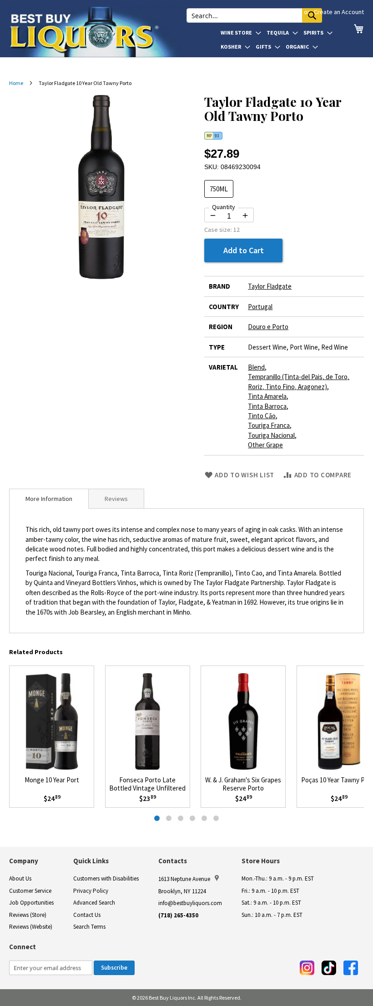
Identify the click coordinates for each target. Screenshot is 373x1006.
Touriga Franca (269, 425)
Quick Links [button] (91, 860)
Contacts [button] (172, 860)
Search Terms (89, 927)
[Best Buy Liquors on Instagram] (307, 968)
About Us (20, 878)
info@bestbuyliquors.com (190, 903)
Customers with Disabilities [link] (106, 878)
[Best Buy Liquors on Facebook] (350, 968)
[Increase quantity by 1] (245, 215)
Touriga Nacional (271, 435)
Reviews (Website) (30, 927)
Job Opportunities (31, 902)
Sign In (291, 12)
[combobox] (254, 15)
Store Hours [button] (261, 860)
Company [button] (23, 860)
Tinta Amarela (267, 396)
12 (236, 229)
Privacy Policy (90, 891)
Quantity (223, 207)
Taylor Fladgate (270, 286)
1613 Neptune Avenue (184, 879)
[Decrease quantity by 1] (213, 215)
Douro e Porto (268, 326)
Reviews (116, 499)
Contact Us (87, 915)
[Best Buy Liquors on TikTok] (329, 968)
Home (16, 83)
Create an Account (339, 12)
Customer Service (30, 891)
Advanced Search (94, 902)
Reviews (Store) (27, 915)
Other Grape (265, 444)
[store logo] (97, 31)
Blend (256, 367)
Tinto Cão (262, 415)
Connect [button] (22, 946)
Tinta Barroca (267, 406)
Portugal (260, 306)
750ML (219, 189)
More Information (48, 499)
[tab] (49, 499)
